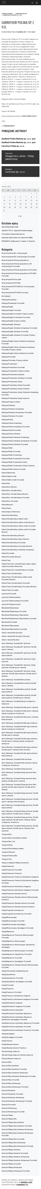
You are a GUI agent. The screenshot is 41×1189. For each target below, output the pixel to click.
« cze (20, 216)
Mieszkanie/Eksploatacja (10, 608)
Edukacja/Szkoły (7, 420)
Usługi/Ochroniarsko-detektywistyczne (15, 971)
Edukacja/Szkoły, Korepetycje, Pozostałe (16, 427)
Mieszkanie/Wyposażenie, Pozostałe (14, 629)
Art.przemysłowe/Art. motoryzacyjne (14, 253)
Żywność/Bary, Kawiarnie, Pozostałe (14, 1069)
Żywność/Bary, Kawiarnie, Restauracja (15, 1073)
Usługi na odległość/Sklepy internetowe (15, 863)
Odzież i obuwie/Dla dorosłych (12, 633)
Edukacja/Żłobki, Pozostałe (11, 451)
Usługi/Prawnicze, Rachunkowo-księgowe (16, 996)
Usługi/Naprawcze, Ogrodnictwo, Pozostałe (17, 954)
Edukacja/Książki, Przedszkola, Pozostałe (16, 317)
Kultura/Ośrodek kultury (10, 515)
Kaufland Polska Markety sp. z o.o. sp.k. (19, 139)
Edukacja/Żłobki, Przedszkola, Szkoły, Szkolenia (18, 466)
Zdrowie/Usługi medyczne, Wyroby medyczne (17, 1055)
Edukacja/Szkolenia (8, 405)
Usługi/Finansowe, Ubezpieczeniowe (14, 894)
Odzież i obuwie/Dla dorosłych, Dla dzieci (16, 636)
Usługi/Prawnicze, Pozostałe (11, 992)
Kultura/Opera (6, 508)
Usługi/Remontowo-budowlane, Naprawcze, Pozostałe (20, 1023)
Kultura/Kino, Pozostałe (10, 501)
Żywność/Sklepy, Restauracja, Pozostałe (16, 1171)
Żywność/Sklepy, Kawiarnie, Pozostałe (15, 1153)
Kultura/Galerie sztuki (9, 476)
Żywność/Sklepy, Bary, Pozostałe (13, 1139)
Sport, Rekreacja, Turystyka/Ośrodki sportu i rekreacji (20, 707)
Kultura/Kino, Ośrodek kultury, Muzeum (15, 494)
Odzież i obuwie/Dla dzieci (10, 640)
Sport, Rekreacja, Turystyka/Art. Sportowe (16, 643)
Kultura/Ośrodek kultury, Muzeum (13, 535)
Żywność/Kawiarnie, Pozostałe (12, 1094)
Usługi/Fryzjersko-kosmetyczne (13, 910)
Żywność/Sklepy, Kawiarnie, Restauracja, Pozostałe (19, 1160)
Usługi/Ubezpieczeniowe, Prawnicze (14, 1048)
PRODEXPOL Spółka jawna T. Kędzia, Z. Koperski (18, 241)
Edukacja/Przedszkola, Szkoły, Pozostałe (16, 385)
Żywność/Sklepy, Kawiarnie (11, 1150)
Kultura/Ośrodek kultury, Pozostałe (14, 543)
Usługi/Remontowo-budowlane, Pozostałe (16, 1027)
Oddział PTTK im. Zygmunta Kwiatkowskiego (17, 230)
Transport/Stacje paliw (9, 856)
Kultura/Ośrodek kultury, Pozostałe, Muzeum (17, 546)
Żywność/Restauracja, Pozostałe (13, 1112)
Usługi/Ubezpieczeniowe (10, 1044)
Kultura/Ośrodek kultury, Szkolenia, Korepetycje (18, 550)
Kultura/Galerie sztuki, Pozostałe (13, 480)
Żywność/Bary (7, 1062)
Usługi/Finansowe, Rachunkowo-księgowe (16, 886)
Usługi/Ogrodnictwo (8, 974)
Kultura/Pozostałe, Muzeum (11, 557)
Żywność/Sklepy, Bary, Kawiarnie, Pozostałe (17, 1126)
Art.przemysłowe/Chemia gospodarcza (15, 260)
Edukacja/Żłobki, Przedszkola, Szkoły (14, 462)
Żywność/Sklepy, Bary (9, 1119)
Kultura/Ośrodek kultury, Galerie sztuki (15, 519)
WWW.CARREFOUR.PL (29, 116)
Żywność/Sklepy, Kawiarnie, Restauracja (15, 1157)
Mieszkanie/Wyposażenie (10, 626)
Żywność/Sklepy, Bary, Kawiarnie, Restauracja (17, 1129)
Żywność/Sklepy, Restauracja (12, 1167)
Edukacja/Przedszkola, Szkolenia (13, 374)
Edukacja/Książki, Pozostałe (11, 310)
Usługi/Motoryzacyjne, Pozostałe (13, 921)
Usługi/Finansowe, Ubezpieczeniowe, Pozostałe (18, 903)
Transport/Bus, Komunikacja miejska (14, 838)
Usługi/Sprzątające (8, 1034)
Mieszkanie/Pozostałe (9, 622)
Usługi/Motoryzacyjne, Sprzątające (14, 924)
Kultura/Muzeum (7, 505)
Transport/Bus (7, 834)
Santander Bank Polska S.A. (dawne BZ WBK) (17, 238)
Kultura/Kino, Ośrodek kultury (12, 490)
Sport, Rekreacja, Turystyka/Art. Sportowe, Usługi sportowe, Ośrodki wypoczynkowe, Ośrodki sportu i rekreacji (19, 673)
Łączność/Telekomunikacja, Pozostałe (15, 601)
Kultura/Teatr (6, 560)
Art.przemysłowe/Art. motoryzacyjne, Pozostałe (18, 257)
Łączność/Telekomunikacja (11, 597)
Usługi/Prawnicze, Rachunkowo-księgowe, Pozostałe (20, 999)
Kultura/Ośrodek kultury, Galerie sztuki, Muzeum (18, 522)
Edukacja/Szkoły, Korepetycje (12, 423)
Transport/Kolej (7, 845)
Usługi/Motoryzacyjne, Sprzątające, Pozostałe (17, 928)
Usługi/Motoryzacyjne (9, 917)
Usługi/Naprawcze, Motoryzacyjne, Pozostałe (17, 951)
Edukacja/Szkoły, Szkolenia (11, 434)
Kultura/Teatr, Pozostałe (10, 590)
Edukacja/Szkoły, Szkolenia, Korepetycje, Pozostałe (19, 441)
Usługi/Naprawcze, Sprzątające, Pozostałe (16, 961)
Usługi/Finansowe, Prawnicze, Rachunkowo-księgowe (20, 877)
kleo (33, 32)
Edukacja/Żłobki (7, 448)
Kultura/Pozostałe (8, 553)
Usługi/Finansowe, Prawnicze (12, 873)
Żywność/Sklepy (9, 126)
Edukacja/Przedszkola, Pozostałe (13, 367)
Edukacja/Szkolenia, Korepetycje (13, 409)
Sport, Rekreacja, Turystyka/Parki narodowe (17, 759)
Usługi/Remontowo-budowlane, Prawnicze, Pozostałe (20, 1030)
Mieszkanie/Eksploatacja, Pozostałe (14, 611)
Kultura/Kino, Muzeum (9, 487)
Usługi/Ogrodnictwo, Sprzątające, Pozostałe (17, 982)
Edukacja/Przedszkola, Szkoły (12, 382)
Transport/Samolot (8, 852)
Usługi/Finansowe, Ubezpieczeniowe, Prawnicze (18, 907)
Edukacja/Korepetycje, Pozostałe (13, 303)
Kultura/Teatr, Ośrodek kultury (12, 573)
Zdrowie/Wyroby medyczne (11, 1058)
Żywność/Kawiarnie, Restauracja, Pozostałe (17, 1101)
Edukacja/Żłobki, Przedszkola (12, 455)
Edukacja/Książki (7, 307)
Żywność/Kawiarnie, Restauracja (13, 1097)
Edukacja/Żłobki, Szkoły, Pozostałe (14, 469)
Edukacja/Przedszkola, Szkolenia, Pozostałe (17, 378)
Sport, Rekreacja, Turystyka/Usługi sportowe (17, 769)
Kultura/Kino (6, 483)
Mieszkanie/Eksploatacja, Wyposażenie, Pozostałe (19, 618)
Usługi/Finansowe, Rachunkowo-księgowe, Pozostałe (20, 890)
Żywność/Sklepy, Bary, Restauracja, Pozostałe (17, 1146)
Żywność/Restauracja (9, 1108)
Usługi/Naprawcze (8, 931)
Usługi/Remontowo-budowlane (12, 1010)
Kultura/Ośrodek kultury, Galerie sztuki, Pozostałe (19, 526)
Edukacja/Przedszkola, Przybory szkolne (15, 371)
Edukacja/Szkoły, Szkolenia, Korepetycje (15, 437)
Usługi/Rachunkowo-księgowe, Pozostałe (16, 1006)
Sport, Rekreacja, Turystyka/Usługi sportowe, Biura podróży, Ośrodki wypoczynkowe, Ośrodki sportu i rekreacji (19, 787)
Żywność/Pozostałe (9, 1105)
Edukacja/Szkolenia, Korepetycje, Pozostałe (17, 412)
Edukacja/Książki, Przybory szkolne (14, 321)
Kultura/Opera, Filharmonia (11, 512)
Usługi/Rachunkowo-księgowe (12, 1003)
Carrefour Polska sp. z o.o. (13, 146)
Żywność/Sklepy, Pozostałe (11, 1164)
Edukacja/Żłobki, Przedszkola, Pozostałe (16, 459)
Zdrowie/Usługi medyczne (11, 1051)
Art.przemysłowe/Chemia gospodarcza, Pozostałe (19, 270)
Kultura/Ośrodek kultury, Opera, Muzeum (15, 539)
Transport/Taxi (7, 859)
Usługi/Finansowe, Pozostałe (12, 870)
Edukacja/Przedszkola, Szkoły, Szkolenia (15, 389)
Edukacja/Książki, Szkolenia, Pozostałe (15, 332)
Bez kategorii (6, 296)
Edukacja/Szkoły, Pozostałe (11, 430)
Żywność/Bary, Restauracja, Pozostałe (15, 1087)
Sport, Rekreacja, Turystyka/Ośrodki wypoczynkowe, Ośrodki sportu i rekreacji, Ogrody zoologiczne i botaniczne (19, 741)
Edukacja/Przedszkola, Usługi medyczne (15, 398)
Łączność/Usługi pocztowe (11, 604)
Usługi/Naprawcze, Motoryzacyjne (13, 941)
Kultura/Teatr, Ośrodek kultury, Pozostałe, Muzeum (19, 587)
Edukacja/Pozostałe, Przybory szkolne (15, 360)
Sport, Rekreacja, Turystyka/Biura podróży (16, 680)
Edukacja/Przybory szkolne (11, 402)
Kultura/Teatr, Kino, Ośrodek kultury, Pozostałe (18, 570)
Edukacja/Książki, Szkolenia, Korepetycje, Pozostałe (19, 328)
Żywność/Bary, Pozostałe (10, 1080)
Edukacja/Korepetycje (9, 300)
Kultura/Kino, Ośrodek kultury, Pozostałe (15, 498)
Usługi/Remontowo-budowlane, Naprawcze (17, 1013)
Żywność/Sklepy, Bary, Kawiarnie (13, 1122)
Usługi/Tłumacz (7, 1041)
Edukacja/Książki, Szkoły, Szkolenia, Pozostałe (18, 353)
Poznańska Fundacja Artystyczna (13, 234)
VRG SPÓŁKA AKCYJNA (10, 227)
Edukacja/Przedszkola (9, 364)
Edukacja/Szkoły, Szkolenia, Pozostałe (15, 444)
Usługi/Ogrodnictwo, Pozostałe (12, 978)
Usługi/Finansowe (8, 866)
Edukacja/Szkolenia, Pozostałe (12, 416)
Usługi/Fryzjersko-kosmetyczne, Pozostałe (16, 914)
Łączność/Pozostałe (9, 594)
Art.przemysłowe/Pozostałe (11, 279)
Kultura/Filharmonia (8, 473)
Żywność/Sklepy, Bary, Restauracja (13, 1143)
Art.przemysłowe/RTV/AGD (11, 283)
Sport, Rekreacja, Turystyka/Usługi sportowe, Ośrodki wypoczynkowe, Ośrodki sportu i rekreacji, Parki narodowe (20, 828)
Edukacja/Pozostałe (8, 357)
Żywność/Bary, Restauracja (11, 1083)
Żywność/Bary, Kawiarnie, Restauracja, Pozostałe (19, 1076)
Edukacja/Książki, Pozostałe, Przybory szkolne (18, 314)
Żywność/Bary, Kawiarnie (10, 1066)
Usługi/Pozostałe (8, 985)
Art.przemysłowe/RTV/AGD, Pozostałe (15, 293)
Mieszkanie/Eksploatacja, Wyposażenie (15, 615)
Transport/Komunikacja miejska (12, 848)
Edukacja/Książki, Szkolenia (11, 324)
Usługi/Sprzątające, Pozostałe (12, 1037)
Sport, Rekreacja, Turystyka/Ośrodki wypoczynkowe (19, 723)
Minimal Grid (26, 1182)
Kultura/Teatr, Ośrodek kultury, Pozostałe (16, 583)
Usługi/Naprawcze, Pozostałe (12, 958)
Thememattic (22, 1185)
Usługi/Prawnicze (8, 989)
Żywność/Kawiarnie (8, 1090)
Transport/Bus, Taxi (8, 841)
